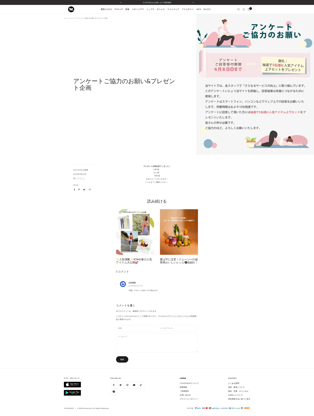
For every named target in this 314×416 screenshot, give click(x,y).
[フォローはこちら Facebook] (113, 385)
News (72, 18)
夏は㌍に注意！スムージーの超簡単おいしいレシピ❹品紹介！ (179, 261)
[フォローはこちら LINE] (113, 391)
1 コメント (80, 178)
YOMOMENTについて (189, 383)
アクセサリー (188, 9)
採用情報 (183, 387)
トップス (150, 9)
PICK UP (119, 9)
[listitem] (74, 190)
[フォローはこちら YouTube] (134, 385)
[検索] (238, 9)
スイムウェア (173, 9)
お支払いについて (235, 395)
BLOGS (207, 9)
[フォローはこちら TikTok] (140, 385)
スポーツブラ (138, 9)
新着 (127, 9)
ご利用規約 (184, 391)
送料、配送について (236, 387)
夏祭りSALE (106, 9)
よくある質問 (233, 383)
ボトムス (161, 9)
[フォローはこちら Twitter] (120, 385)
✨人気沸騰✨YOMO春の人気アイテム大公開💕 (134, 261)
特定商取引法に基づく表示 (239, 399)
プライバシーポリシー (176, 316)
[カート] (249, 9)
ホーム (66, 18)
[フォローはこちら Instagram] (127, 385)
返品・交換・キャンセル (238, 391)
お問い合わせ (185, 395)
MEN (198, 9)
